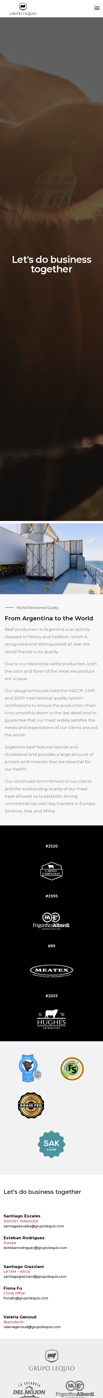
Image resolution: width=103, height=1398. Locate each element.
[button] (97, 8)
